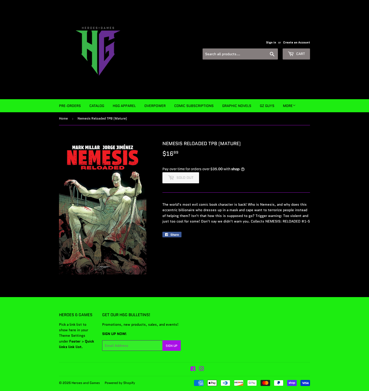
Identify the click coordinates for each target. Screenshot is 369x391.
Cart (300, 53)
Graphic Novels (236, 105)
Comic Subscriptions (194, 105)
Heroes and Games (86, 382)
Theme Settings (72, 335)
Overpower (155, 105)
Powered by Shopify (120, 382)
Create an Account (296, 42)
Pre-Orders (70, 105)
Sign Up (171, 346)
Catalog (96, 105)
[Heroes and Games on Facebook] (193, 369)
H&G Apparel (124, 105)
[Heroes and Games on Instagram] (201, 369)
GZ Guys (267, 105)
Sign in (271, 42)
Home (63, 118)
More (288, 105)
